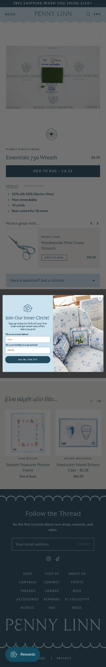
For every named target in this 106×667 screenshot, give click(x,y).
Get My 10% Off (27, 359)
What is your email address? (16, 334)
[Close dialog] (100, 298)
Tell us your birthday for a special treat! (21, 345)
